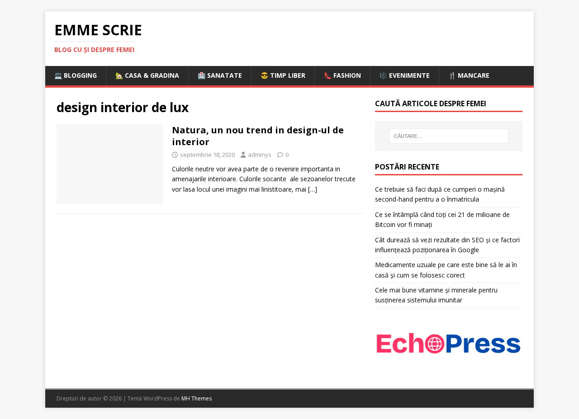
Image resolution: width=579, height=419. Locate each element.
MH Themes (196, 398)
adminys (259, 155)
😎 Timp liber (283, 75)
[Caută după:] (448, 136)
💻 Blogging (75, 75)
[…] (312, 189)
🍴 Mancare (468, 75)
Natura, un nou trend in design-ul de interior (258, 136)
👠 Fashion (342, 75)
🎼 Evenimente (405, 75)
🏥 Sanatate (220, 75)
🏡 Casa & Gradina (147, 75)
